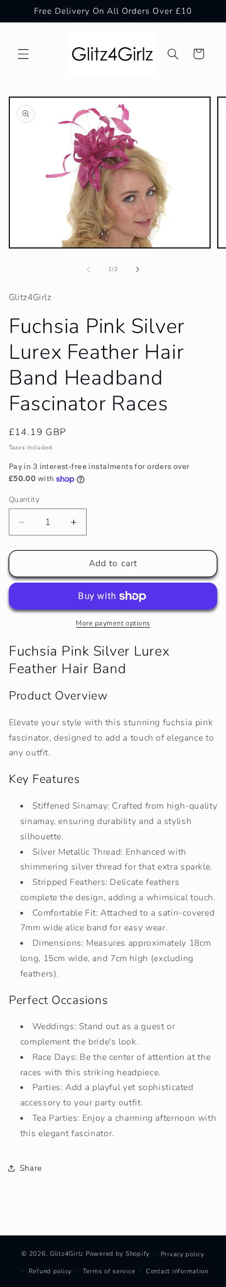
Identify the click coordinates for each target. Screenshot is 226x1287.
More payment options (113, 623)
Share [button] (31, 1167)
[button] (23, 53)
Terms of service (109, 1271)
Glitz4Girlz (66, 1254)
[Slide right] (138, 269)
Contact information (177, 1271)
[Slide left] (88, 269)
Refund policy (50, 1271)
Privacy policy (183, 1254)
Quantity (24, 499)
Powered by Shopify (118, 1254)
